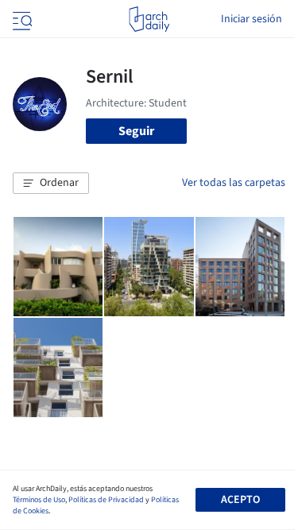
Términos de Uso (39, 499)
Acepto (240, 500)
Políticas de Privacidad (106, 499)
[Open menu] (21, 19)
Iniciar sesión (251, 19)
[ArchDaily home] (149, 19)
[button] (51, 183)
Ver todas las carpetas (233, 183)
